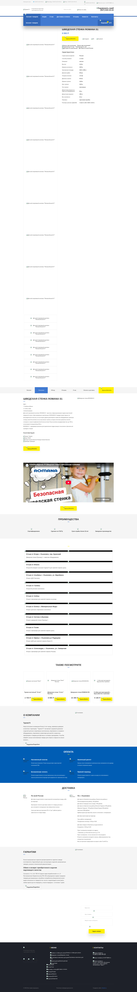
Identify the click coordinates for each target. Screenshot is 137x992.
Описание (41, 390)
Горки (55, 963)
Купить (40, 699)
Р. (109, 22)
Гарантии (55, 978)
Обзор (53, 390)
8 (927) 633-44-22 (39, 1)
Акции (44, 17)
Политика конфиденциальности (64, 988)
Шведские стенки (64, 955)
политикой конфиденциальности (97, 938)
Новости (85, 17)
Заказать (72, 38)
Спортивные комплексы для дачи (66, 958)
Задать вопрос (96, 931)
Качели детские (63, 961)
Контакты (94, 17)
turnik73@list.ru (110, 2)
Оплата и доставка (89, 390)
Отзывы (76, 17)
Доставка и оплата (63, 17)
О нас (52, 17)
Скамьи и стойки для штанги (73, 952)
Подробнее (36, 744)
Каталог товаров (32, 23)
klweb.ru (104, 988)
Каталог (29, 390)
